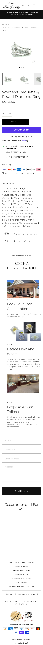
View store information (17, 157)
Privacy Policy (21, 582)
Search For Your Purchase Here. (21, 562)
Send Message (21, 491)
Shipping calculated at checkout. (18, 173)
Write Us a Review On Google (21, 586)
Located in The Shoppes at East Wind (21, 603)
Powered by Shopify (21, 643)
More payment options (21, 136)
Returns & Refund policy (21, 570)
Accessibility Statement (21, 578)
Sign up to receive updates (21, 594)
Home (4, 24)
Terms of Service (21, 566)
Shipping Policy (21, 574)
